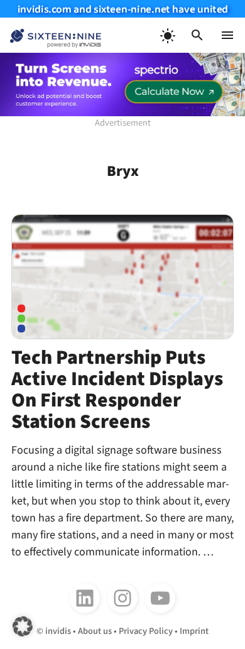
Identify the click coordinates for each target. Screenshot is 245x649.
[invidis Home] (50, 35)
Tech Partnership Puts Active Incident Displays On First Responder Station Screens (117, 390)
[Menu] (227, 35)
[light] (167, 35)
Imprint (194, 631)
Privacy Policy (146, 631)
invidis (58, 631)
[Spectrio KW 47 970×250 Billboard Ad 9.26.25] (122, 84)
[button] (197, 35)
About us (95, 631)
